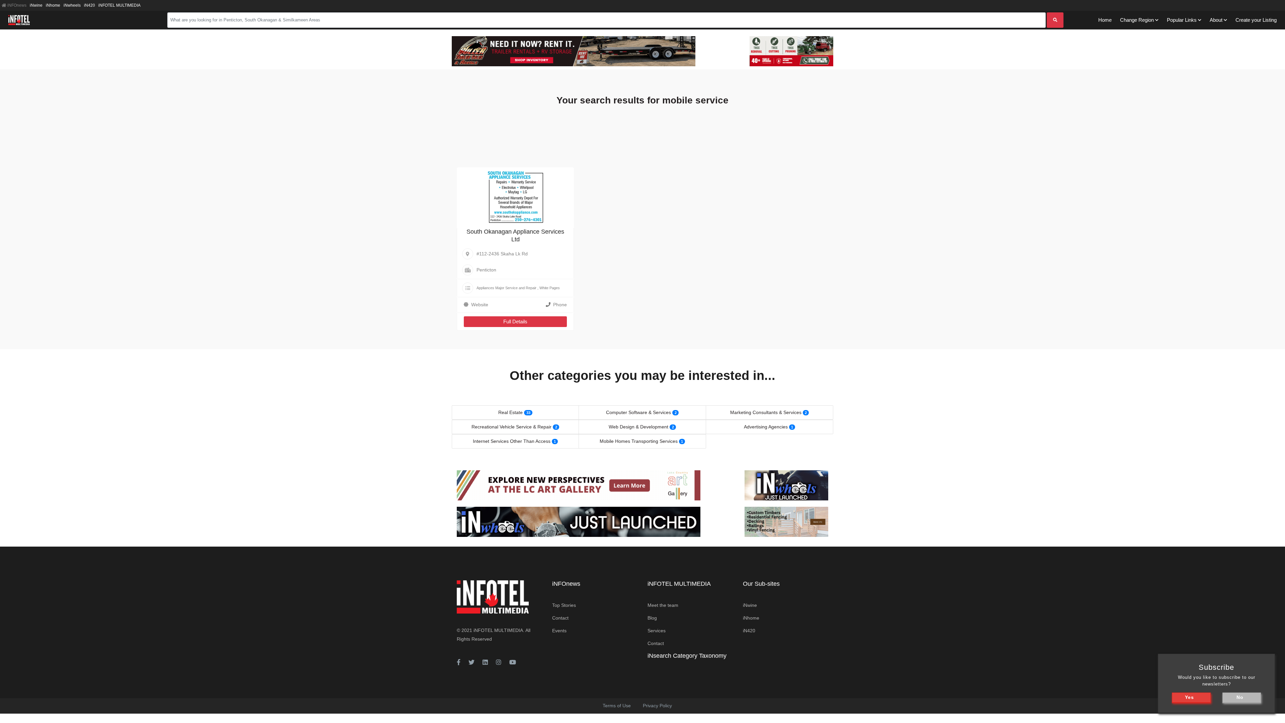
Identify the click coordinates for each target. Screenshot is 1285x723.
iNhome (53, 5)
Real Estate (510, 412)
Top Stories (564, 605)
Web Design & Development (638, 426)
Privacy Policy (657, 705)
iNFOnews (16, 5)
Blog (652, 618)
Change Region (1137, 20)
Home (1105, 20)
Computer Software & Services (638, 412)
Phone (560, 304)
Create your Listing (1256, 20)
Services (657, 630)
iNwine (36, 5)
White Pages (549, 288)
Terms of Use (617, 705)
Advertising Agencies (766, 426)
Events (559, 630)
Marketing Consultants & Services (765, 412)
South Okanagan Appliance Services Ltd (515, 235)
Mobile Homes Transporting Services (639, 441)
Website (479, 304)
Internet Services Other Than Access (511, 441)
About (1216, 20)
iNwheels (72, 5)
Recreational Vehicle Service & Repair (511, 426)
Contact (560, 618)
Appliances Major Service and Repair (506, 288)
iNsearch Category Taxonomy (687, 655)
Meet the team (663, 605)
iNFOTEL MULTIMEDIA (119, 5)
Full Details (515, 321)
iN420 (89, 5)
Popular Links (1182, 20)
